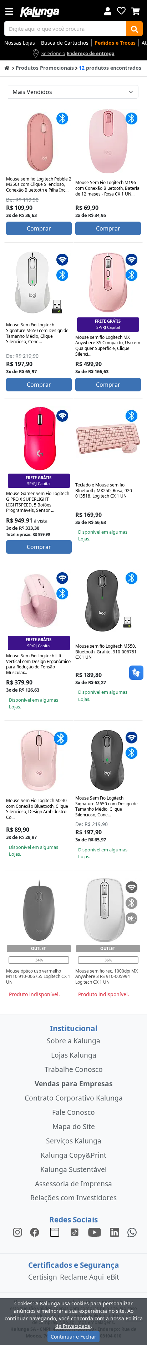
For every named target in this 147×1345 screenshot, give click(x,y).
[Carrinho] (135, 10)
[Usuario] (107, 10)
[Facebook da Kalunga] (36, 1232)
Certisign (42, 1277)
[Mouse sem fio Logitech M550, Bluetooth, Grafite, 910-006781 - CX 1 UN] (108, 601)
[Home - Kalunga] (6, 67)
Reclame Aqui (82, 1277)
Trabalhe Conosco (74, 1069)
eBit (113, 1277)
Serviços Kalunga (73, 1141)
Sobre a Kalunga (73, 1040)
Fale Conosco (73, 1112)
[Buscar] (134, 28)
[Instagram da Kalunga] (17, 1232)
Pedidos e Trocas (115, 42)
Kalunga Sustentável (73, 1169)
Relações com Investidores (73, 1197)
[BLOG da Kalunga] (115, 1232)
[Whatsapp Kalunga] (132, 1232)
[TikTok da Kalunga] (75, 1232)
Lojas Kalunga (73, 1055)
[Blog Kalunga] (55, 1232)
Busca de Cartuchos (64, 42)
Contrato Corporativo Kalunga (74, 1098)
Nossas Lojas (19, 42)
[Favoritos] (121, 10)
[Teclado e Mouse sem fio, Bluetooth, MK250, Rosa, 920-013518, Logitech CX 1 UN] (108, 438)
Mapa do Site (73, 1126)
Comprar (39, 228)
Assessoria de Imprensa (73, 1183)
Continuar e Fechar (73, 1336)
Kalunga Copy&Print (73, 1155)
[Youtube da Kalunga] (95, 1232)
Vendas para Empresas (74, 1083)
